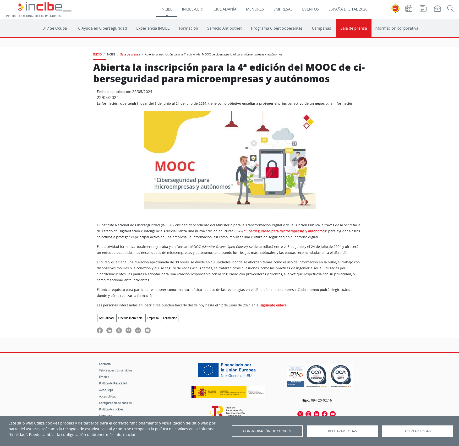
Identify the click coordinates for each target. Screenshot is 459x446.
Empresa (153, 318)
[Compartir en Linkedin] (109, 330)
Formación (188, 28)
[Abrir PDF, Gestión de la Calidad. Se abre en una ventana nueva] (341, 376)
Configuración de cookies (115, 403)
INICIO (97, 54)
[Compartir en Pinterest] (128, 330)
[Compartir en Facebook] (100, 330)
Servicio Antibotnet (224, 28)
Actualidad (106, 318)
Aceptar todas (417, 431)
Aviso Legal (106, 390)
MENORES (255, 9)
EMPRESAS (283, 9)
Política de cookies (111, 409)
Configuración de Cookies (267, 431)
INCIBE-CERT (193, 9)
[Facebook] (325, 413)
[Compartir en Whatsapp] (138, 330)
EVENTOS (310, 9)
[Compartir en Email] (148, 330)
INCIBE (166, 9)
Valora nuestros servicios (115, 370)
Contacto (105, 364)
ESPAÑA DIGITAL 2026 (347, 9)
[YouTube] (333, 413)
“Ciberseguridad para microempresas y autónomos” (285, 231)
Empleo (104, 377)
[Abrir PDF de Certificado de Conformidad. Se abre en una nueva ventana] (295, 375)
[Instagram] (308, 413)
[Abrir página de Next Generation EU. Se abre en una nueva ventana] (228, 372)
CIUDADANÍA (224, 9)
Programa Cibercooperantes (277, 28)
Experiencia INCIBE (153, 28)
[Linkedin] (316, 413)
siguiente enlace (273, 305)
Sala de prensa (353, 28)
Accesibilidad (107, 396)
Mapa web (105, 416)
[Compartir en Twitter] (119, 330)
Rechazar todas (342, 431)
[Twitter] (300, 413)
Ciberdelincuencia (130, 318)
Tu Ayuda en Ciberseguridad (101, 28)
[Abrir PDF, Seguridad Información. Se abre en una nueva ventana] (316, 376)
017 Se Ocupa (55, 28)
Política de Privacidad (113, 383)
